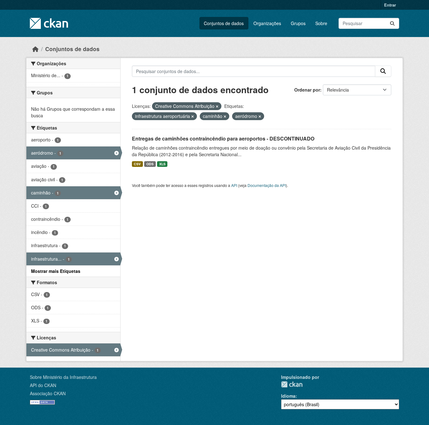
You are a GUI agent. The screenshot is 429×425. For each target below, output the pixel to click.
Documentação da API (266, 185)
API (234, 185)
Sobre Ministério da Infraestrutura (63, 377)
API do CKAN (43, 385)
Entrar (390, 5)
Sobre (321, 23)
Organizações (267, 23)
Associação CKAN (48, 393)
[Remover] (217, 106)
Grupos (298, 23)
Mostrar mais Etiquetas (55, 271)
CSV (137, 164)
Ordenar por (307, 90)
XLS (162, 164)
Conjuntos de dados (224, 23)
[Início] (35, 49)
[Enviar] (392, 23)
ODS (150, 164)
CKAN (291, 384)
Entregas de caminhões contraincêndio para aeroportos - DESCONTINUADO (223, 138)
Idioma (288, 396)
